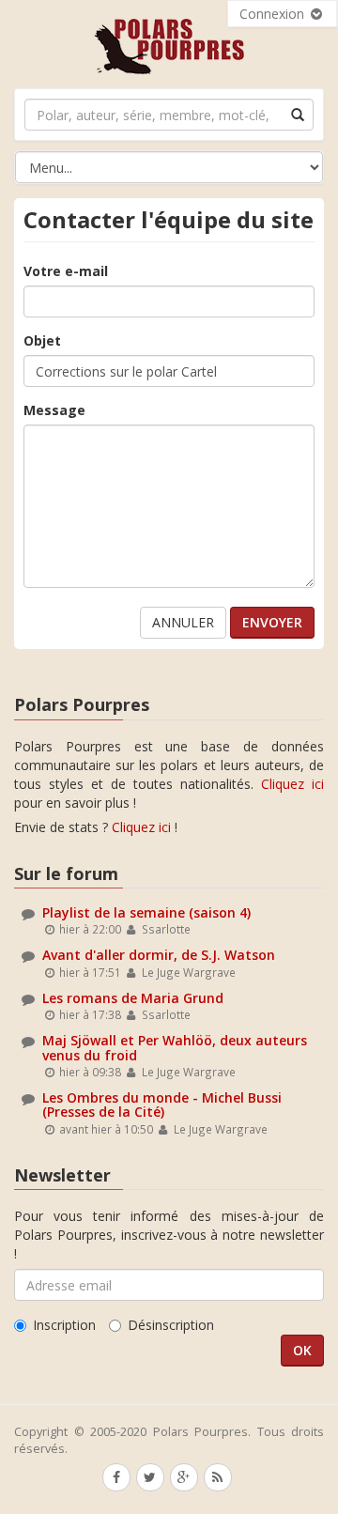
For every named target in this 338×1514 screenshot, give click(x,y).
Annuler (183, 622)
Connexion (273, 14)
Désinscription (171, 1325)
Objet (42, 340)
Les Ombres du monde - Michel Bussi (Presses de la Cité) (162, 1104)
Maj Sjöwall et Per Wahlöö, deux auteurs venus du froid (174, 1047)
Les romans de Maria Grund (132, 998)
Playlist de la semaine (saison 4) (146, 912)
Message (54, 410)
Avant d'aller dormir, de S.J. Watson (158, 955)
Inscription (64, 1325)
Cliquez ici (292, 784)
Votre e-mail (65, 271)
